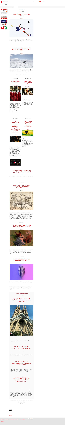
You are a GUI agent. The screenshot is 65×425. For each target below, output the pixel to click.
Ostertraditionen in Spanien (15, 81)
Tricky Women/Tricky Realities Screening (21, 15)
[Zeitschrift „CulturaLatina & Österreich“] (4, 2)
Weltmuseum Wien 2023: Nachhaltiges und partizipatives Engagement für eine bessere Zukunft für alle (21, 379)
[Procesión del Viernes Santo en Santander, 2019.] (15, 93)
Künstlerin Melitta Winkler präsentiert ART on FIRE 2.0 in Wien (21, 347)
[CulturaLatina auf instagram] (43, 1)
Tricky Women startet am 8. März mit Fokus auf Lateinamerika (28, 123)
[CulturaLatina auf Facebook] (28, 418)
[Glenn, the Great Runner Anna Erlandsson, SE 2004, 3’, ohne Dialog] (21, 28)
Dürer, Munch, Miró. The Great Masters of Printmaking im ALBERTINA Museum (21, 186)
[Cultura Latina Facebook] (42, 1)
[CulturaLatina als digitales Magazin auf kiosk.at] (4, 18)
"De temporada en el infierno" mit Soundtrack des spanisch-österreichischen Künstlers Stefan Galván (15, 126)
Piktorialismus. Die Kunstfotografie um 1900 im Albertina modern (21, 225)
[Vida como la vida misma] (27, 91)
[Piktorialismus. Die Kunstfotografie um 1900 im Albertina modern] (21, 238)
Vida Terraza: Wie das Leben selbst (28, 82)
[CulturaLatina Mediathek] (44, 1)
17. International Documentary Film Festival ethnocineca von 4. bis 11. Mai (21, 49)
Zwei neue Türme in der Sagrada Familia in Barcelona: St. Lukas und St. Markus (21, 300)
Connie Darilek (16, 85)
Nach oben (11, 415)
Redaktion (22, 18)
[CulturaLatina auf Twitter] (31, 418)
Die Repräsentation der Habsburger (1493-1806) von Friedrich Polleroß (21, 171)
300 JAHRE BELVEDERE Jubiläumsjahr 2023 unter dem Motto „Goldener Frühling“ (21, 363)
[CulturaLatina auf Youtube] (32, 418)
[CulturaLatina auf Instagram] (30, 418)
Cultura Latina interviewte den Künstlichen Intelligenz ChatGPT (21, 259)
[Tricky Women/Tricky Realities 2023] (27, 133)
